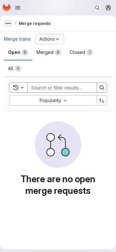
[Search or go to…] (97, 8)
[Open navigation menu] (18, 8)
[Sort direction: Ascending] (102, 100)
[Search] (102, 87)
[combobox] (52, 100)
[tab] (18, 52)
